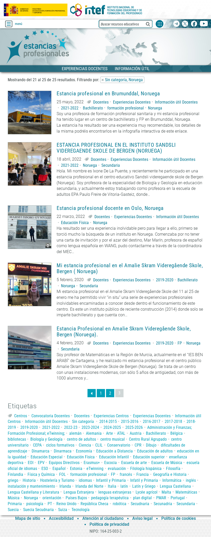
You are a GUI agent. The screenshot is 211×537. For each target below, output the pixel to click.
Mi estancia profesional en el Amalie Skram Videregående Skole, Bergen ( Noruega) (130, 268)
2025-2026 (134, 427)
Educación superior (149, 457)
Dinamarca (40, 451)
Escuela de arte (134, 462)
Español (59, 468)
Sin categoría (83, 421)
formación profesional (125, 108)
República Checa (94, 503)
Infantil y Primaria (111, 480)
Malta (166, 492)
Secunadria (163, 503)
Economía (84, 451)
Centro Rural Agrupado (148, 439)
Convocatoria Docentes (50, 415)
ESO (44, 468)
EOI (30, 462)
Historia (29, 480)
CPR (138, 445)
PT (50, 503)
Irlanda (65, 486)
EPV (41, 462)
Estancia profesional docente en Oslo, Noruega (110, 208)
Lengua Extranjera (79, 492)
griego (13, 480)
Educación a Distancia (114, 451)
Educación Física (75, 222)
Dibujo (151, 445)
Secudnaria (140, 503)
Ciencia (85, 445)
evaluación (117, 468)
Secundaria (110, 165)
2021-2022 (69, 108)
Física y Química (41, 474)
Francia (142, 474)
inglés (191, 480)
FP (180, 343)
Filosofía (173, 468)
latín (124, 486)
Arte (109, 433)
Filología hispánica (146, 468)
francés (126, 474)
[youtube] (203, 24)
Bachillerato (93, 108)
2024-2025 (112, 427)
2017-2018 (173, 421)
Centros (20, 415)
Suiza (62, 509)
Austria (136, 433)
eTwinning (94, 468)
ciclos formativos (60, 445)
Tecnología (81, 509)
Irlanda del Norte (89, 486)
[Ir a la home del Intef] (106, 10)
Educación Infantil (114, 457)
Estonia (76, 468)
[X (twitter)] (185, 24)
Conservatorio (118, 445)
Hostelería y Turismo (57, 480)
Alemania (94, 433)
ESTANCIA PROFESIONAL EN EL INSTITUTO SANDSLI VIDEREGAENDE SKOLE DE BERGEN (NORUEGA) (116, 148)
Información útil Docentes (176, 102)
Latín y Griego (143, 486)
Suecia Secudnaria (38, 509)
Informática (171, 480)
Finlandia (15, 474)
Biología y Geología (46, 439)
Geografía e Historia (170, 474)
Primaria (15, 503)
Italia (112, 486)
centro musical (112, 439)
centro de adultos (81, 439)
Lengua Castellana (175, 486)
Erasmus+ (92, 462)
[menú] (8, 24)
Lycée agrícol (146, 492)
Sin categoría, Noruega (124, 79)
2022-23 (70, 427)
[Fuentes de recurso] (159, 24)
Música (14, 497)
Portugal (178, 497)
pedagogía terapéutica (110, 497)
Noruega (155, 108)
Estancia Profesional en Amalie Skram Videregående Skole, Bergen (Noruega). (124, 332)
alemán (75, 433)
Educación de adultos (155, 451)
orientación (51, 497)
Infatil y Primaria (144, 480)
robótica (119, 503)
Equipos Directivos (64, 462)
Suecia (13, 509)
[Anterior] (91, 393)
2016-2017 (151, 421)
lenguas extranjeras (114, 492)
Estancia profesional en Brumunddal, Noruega (108, 94)
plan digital (142, 497)
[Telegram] (176, 24)
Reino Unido (66, 503)
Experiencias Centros (111, 415)
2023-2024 (90, 427)
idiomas (85, 480)
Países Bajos (76, 497)
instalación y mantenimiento (31, 486)
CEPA (37, 445)
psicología (34, 503)
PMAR (161, 497)
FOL (62, 474)
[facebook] (194, 24)
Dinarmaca (63, 451)
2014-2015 (108, 421)
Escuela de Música (166, 462)
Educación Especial (47, 457)
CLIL (99, 445)
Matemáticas (186, 492)
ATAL (121, 433)
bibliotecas (17, 439)
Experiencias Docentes (132, 102)
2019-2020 (164, 279)
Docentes (101, 102)
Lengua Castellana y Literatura (33, 492)
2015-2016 (129, 421)
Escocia (110, 462)
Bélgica (176, 433)
